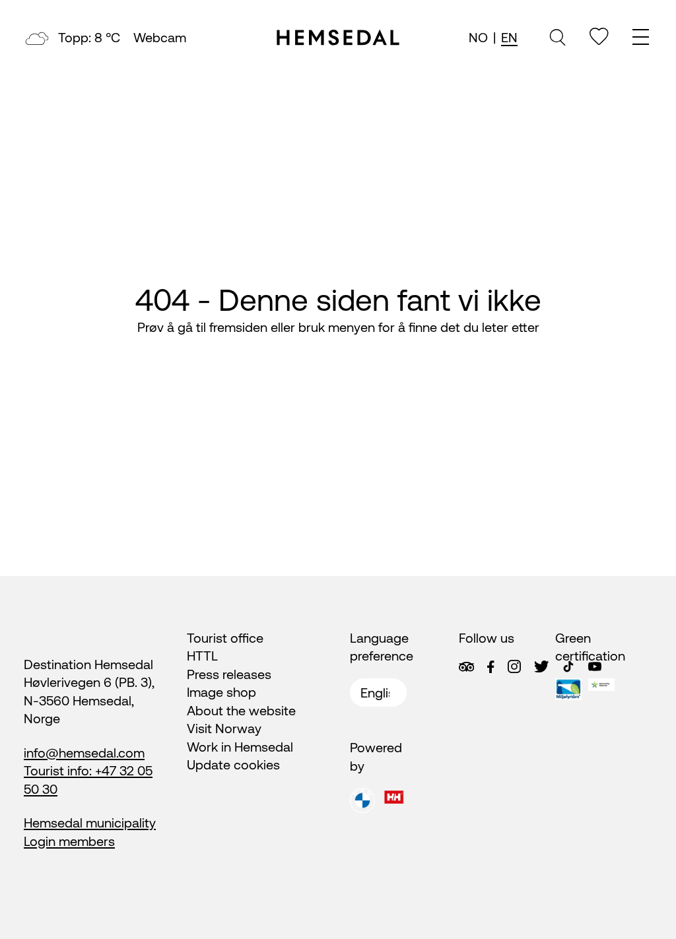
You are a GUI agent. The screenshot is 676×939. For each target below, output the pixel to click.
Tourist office (225, 637)
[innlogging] (599, 37)
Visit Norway (224, 728)
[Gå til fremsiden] (338, 37)
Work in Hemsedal (240, 746)
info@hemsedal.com (84, 752)
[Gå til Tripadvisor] (466, 667)
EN (509, 37)
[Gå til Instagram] (514, 666)
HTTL (202, 655)
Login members (69, 841)
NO (478, 37)
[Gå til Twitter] (541, 666)
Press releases (229, 674)
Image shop (221, 691)
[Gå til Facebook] (490, 667)
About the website (241, 710)
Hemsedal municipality (90, 822)
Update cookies (233, 764)
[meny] (642, 38)
